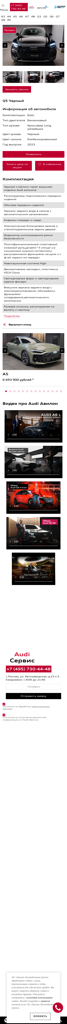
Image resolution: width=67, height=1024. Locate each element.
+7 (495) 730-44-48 (18, 7)
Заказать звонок (17, 89)
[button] (6, 391)
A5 (15, 16)
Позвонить (33, 154)
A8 (33, 16)
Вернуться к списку (20, 324)
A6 (21, 16)
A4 (9, 16)
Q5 (45, 16)
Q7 (58, 16)
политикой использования (39, 997)
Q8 (3, 20)
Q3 (39, 16)
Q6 (52, 16)
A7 (27, 16)
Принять (40, 1016)
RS (9, 20)
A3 (3, 16)
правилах (45, 1001)
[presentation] (5, 45)
